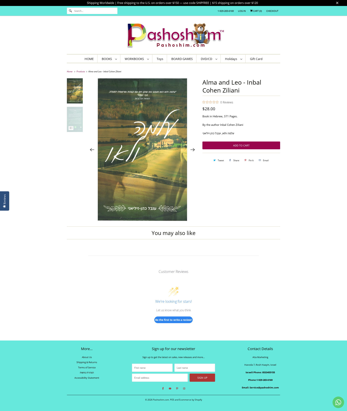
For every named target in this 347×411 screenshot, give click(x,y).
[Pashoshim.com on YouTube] (170, 388)
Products (80, 71)
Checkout (272, 10)
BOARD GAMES (182, 59)
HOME (89, 59)
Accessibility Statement (86, 377)
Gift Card (256, 59)
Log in (242, 10)
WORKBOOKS (135, 59)
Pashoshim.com (161, 399)
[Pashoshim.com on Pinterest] (177, 388)
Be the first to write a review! (173, 320)
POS (172, 399)
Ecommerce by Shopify (190, 399)
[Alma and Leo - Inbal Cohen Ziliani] (142, 149)
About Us (87, 357)
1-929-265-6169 (226, 10)
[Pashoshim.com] (173, 35)
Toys (160, 59)
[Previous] (92, 150)
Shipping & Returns (86, 362)
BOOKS (107, 59)
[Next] (193, 150)
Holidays (232, 59)
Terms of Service (87, 367)
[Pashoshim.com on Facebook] (163, 388)
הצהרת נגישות (87, 372)
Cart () (257, 10)
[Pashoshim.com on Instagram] (184, 388)
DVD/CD (207, 59)
